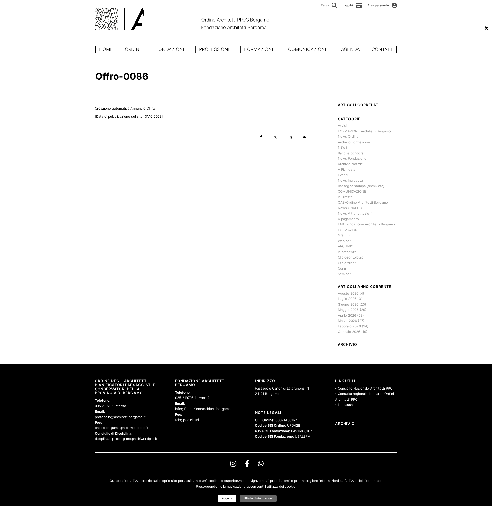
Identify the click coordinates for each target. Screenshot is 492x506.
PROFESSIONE (215, 49)
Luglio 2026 (347, 299)
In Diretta (345, 197)
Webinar (344, 241)
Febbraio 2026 (349, 326)
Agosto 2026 (348, 293)
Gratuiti (344, 235)
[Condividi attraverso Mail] (305, 137)
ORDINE (133, 49)
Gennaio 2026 (349, 332)
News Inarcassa (350, 180)
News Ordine (348, 136)
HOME (106, 49)
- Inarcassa (344, 405)
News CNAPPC (350, 208)
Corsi (342, 268)
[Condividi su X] (276, 137)
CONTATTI (383, 49)
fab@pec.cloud (187, 420)
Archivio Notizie (350, 164)
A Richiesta (346, 169)
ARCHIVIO (345, 246)
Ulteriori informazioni (258, 498)
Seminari (344, 274)
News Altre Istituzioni (355, 213)
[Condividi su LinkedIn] (290, 137)
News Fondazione (352, 158)
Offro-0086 (121, 76)
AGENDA (350, 49)
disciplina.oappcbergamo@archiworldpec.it (126, 439)
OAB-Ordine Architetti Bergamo (363, 202)
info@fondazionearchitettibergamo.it (204, 409)
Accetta (227, 498)
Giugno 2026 (348, 304)
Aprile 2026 (347, 315)
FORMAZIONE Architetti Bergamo (364, 131)
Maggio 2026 (348, 310)
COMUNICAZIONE (308, 49)
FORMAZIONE (259, 49)
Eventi (343, 175)
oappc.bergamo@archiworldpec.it (121, 428)
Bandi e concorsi (351, 153)
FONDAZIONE (171, 49)
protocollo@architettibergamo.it (120, 417)
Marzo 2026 (347, 321)
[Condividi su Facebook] (261, 137)
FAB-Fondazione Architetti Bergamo (366, 224)
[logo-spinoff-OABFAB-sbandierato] (188, 18)
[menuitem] (329, 5)
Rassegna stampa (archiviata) (361, 186)
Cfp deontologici (351, 257)
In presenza (347, 252)
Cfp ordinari (347, 263)
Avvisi (342, 125)
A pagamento (348, 219)
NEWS (342, 147)
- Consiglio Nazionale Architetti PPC (363, 388)
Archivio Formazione (354, 142)
